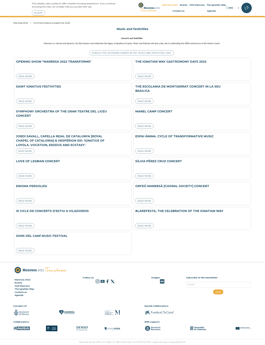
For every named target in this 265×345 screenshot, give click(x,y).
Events (183, 5)
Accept (38, 13)
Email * (191, 284)
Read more (25, 76)
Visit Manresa (197, 5)
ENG (234, 8)
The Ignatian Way (216, 5)
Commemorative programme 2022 (51, 23)
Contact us (178, 11)
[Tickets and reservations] (246, 8)
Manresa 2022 (170, 5)
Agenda (211, 11)
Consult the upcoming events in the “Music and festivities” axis (132, 53)
